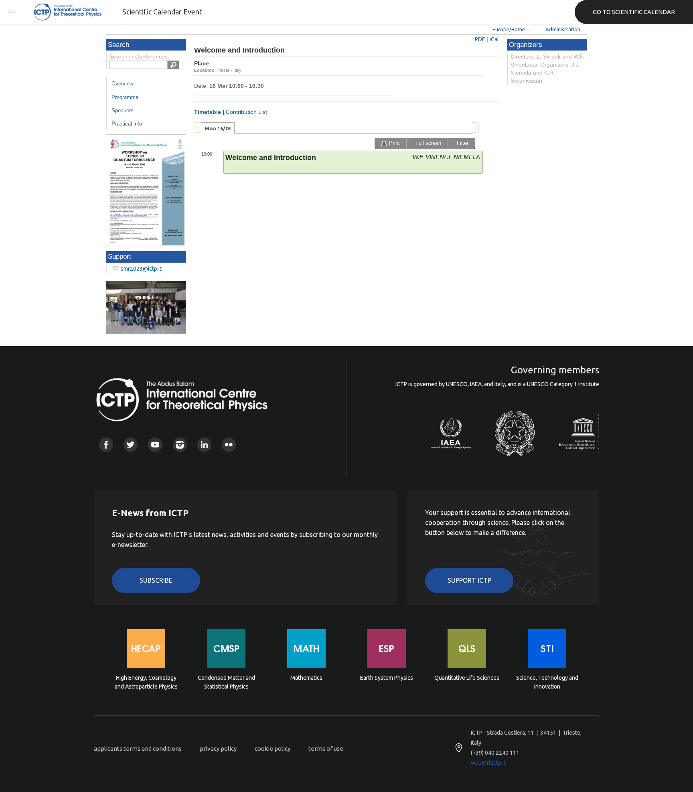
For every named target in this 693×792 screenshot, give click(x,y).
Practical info (126, 124)
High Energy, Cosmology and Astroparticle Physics (146, 682)
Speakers (122, 110)
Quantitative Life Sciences (466, 678)
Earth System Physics (386, 678)
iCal (494, 39)
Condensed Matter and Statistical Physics (226, 682)
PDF (480, 39)
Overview (122, 84)
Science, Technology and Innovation (547, 682)
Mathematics (306, 678)
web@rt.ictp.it (488, 763)
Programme (124, 97)
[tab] (218, 128)
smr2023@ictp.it (141, 268)
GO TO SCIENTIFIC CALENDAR (634, 11)
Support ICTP (469, 580)
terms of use (325, 748)
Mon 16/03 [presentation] (218, 128)
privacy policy (218, 748)
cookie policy (272, 748)
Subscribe (156, 580)
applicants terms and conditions (138, 748)
